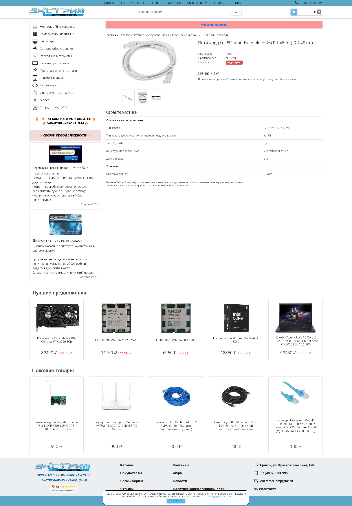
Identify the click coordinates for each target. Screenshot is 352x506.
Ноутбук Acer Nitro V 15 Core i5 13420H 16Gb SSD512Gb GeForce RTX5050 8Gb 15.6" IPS (295, 341)
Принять (176, 501)
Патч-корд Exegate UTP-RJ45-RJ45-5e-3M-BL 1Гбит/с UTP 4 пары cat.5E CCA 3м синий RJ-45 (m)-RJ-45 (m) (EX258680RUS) (296, 426)
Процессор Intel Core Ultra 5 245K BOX (235, 339)
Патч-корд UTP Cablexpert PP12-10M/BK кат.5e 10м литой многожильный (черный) (235, 426)
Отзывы (235, 3)
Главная (110, 35)
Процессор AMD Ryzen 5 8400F (176, 340)
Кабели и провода (216, 35)
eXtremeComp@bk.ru (276, 481)
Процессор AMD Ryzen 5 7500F (116, 340)
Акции (154, 3)
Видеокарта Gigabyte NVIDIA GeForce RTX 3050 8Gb (56, 339)
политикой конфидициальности (211, 496)
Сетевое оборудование (149, 35)
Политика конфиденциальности (198, 489)
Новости (219, 3)
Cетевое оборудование (184, 35)
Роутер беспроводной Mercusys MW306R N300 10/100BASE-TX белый (116, 426)
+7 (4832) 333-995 (310, 3)
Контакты (137, 3)
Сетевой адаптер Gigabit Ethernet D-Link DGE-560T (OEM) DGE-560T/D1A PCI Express (56, 426)
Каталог (109, 3)
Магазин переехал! (214, 24)
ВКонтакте (267, 489)
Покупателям (172, 3)
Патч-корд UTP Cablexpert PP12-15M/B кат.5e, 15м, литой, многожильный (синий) (176, 426)
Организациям (197, 3)
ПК (123, 3)
